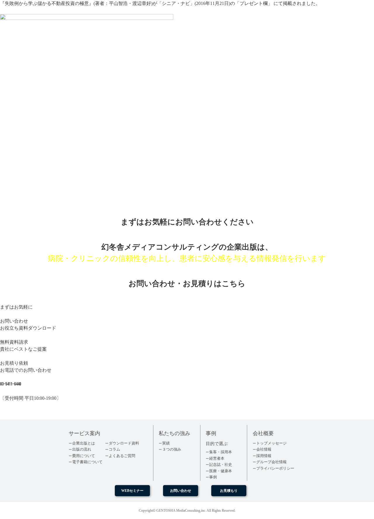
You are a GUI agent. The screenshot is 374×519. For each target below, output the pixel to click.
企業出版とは (83, 443)
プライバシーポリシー (275, 468)
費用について (83, 456)
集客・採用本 (220, 452)
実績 (166, 443)
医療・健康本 (220, 471)
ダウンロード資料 (124, 443)
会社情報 (263, 449)
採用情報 (263, 456)
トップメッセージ (271, 443)
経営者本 (216, 458)
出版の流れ (81, 449)
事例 (213, 477)
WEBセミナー (132, 491)
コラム (114, 449)
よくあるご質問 (122, 456)
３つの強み (171, 449)
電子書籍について (87, 462)
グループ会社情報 (271, 462)
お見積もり (229, 491)
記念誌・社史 (220, 464)
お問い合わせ (180, 491)
